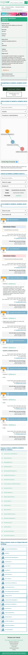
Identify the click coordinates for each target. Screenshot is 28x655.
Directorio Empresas (14, 643)
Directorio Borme (14, 644)
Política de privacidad (14, 648)
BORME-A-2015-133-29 (21, 302)
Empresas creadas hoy (14, 641)
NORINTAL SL (12, 283)
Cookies (14, 649)
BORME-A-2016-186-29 (21, 238)
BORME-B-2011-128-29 (21, 383)
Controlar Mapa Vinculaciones (8, 162)
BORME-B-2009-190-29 (21, 434)
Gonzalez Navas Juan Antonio (18, 190)
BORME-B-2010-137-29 (21, 408)
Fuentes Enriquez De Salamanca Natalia (13, 259)
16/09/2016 (18, 195)
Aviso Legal (14, 646)
